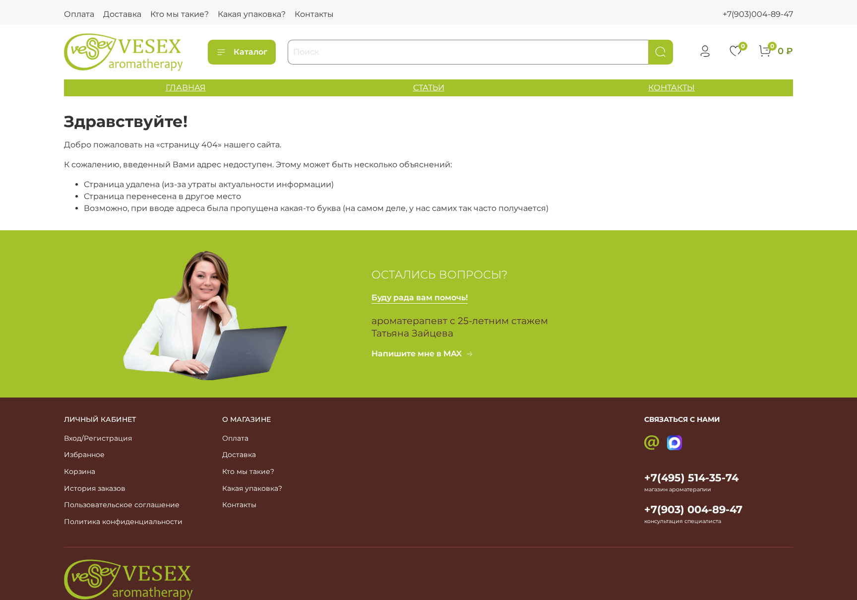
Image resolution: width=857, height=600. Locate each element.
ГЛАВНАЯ (186, 87)
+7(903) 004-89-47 (693, 509)
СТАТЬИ (428, 87)
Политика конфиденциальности (123, 521)
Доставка (122, 14)
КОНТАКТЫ (671, 87)
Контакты (314, 14)
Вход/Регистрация (98, 438)
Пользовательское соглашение (122, 504)
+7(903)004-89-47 (758, 14)
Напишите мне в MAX (416, 353)
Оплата (79, 14)
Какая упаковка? (252, 14)
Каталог (250, 52)
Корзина (79, 471)
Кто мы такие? (179, 14)
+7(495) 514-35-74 (691, 477)
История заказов (94, 488)
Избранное (84, 454)
